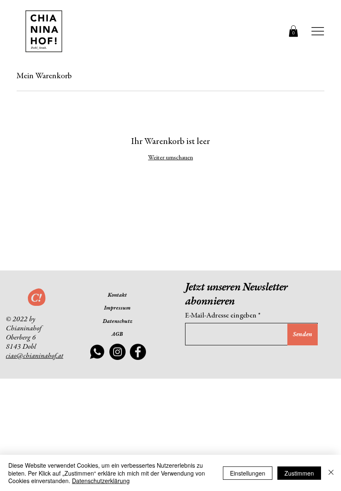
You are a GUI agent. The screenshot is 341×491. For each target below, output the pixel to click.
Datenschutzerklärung (101, 480)
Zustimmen (299, 473)
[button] (293, 31)
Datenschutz (117, 322)
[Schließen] (331, 472)
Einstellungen (247, 473)
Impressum (117, 308)
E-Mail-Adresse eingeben (221, 316)
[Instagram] (117, 352)
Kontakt (117, 295)
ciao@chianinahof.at (34, 356)
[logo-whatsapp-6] (97, 352)
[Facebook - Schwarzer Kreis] (138, 352)
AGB (117, 334)
